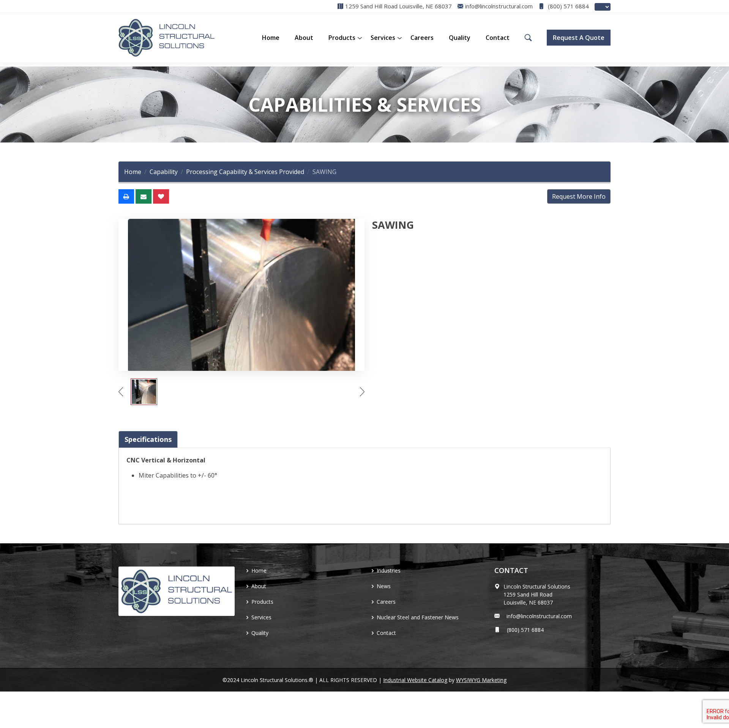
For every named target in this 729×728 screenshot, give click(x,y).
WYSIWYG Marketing (481, 680)
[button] (341, 37)
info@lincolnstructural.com (537, 616)
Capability (164, 172)
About (304, 37)
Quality (459, 37)
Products (262, 601)
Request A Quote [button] (578, 37)
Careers (422, 37)
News (384, 586)
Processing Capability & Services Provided (245, 172)
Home (270, 37)
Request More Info (579, 196)
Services (383, 37)
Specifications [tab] (148, 439)
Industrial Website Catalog (415, 680)
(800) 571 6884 (567, 6)
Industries (389, 570)
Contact (498, 37)
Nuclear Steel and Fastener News (418, 617)
